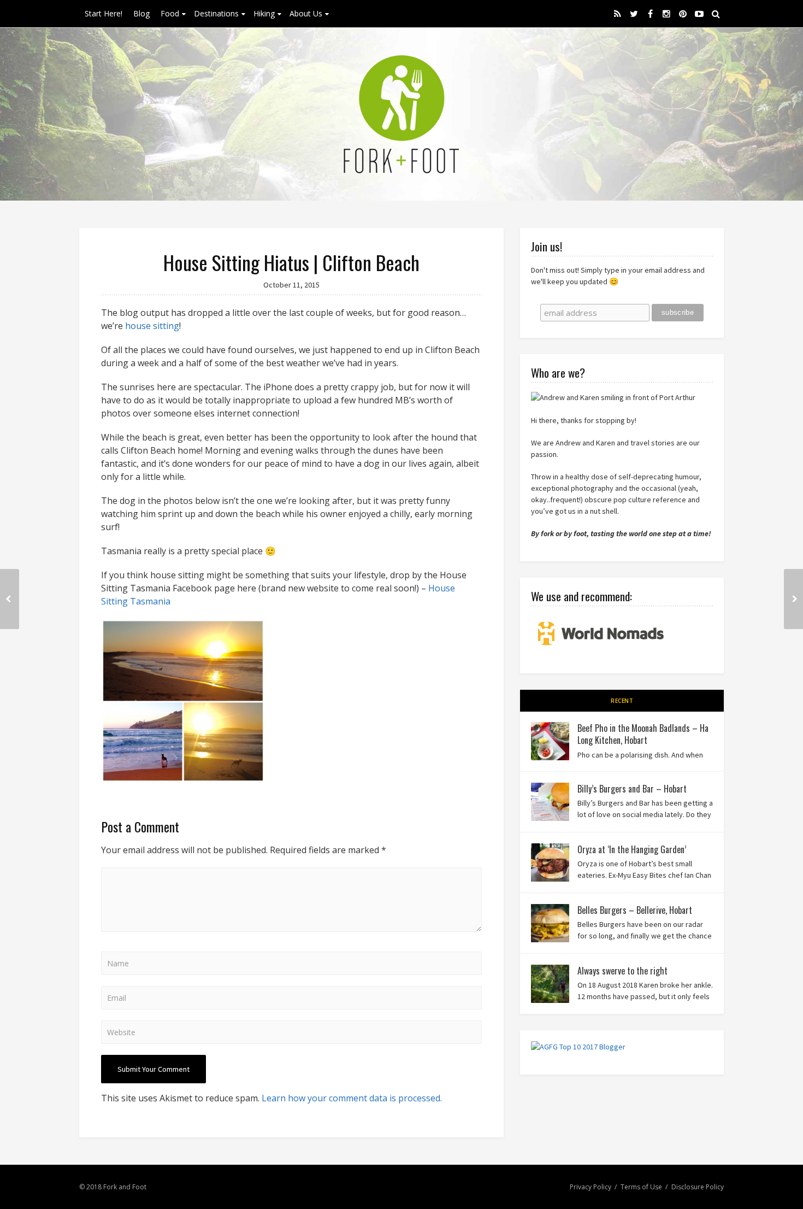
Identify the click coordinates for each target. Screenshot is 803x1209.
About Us (306, 13)
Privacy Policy (590, 1187)
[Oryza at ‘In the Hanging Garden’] (550, 862)
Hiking (264, 13)
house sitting (152, 326)
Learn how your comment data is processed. (352, 1098)
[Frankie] (9, 599)
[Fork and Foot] (401, 114)
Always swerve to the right (622, 970)
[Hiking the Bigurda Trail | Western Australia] (793, 599)
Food (170, 13)
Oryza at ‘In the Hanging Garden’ (631, 849)
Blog (141, 13)
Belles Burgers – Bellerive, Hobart (634, 910)
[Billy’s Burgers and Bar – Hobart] (550, 802)
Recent (622, 701)
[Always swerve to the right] (550, 984)
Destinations (216, 13)
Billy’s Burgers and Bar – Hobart (632, 788)
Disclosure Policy (697, 1187)
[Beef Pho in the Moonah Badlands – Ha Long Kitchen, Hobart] (550, 741)
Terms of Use (641, 1187)
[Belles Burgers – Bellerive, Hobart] (550, 923)
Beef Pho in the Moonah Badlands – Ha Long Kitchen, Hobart (642, 734)
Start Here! (103, 13)
